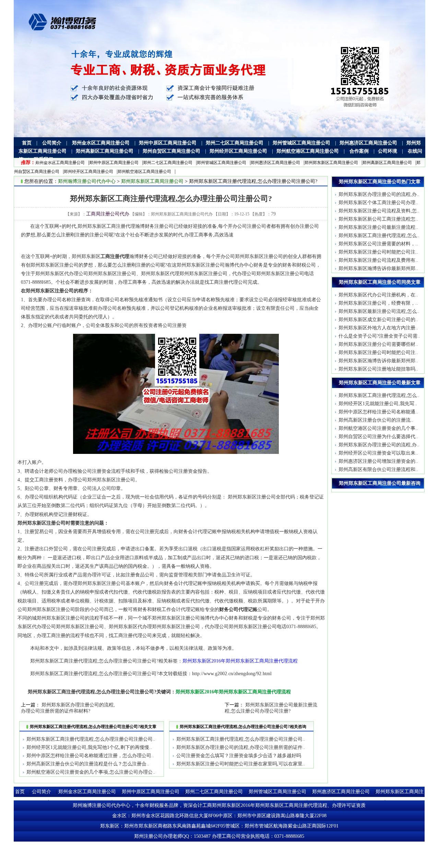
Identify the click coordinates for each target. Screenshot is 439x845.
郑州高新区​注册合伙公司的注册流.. (376, 420)
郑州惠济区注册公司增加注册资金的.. (378, 461)
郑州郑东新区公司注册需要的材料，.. (378, 243)
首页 (27, 142)
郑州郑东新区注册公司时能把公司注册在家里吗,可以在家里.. (240, 763)
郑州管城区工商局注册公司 (301, 142)
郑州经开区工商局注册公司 (238, 151)
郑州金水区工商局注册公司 (101, 142)
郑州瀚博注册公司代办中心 (87, 181)
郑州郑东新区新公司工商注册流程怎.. (378, 219)
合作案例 (359, 151)
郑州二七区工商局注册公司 (234, 142)
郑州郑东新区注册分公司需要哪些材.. (378, 344)
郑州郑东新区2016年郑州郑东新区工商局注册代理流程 (240, 661)
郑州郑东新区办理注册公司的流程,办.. (379, 194)
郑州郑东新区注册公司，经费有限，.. (378, 303)
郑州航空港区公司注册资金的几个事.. (378, 428)
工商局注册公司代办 (107, 213)
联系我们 (43, 159)
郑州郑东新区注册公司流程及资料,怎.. (379, 210)
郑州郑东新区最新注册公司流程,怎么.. (379, 311)
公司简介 (51, 142)
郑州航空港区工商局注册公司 (307, 151)
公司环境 (387, 151)
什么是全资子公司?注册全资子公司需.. (379, 336)
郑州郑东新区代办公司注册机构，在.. (378, 294)
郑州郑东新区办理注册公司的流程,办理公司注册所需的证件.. (240, 747)
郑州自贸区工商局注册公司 (171, 151)
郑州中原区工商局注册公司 (168, 142)
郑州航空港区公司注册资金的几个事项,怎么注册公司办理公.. (90, 772)
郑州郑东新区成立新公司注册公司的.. (378, 319)
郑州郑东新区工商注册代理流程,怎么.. (379, 235)
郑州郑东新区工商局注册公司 (331, 162)
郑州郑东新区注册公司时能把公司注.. (378, 252)
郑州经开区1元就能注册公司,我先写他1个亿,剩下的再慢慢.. (89, 747)
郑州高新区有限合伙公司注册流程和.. (378, 469)
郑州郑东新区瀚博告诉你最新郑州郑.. (378, 268)
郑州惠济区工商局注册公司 (368, 142)
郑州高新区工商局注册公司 (104, 151)
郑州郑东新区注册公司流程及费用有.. (378, 260)
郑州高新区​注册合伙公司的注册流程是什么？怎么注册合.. (87, 763)
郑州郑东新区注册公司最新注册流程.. (378, 227)
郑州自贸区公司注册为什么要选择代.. (378, 436)
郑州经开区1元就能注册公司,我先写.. (378, 403)
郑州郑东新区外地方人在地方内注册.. (378, 327)
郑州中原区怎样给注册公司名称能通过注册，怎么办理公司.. (90, 755)
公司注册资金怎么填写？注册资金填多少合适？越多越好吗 (238, 755)
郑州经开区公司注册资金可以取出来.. (378, 453)
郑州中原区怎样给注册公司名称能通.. (378, 411)
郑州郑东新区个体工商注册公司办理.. (378, 202)
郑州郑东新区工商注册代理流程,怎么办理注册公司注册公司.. (90, 739)
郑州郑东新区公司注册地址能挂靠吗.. (378, 369)
